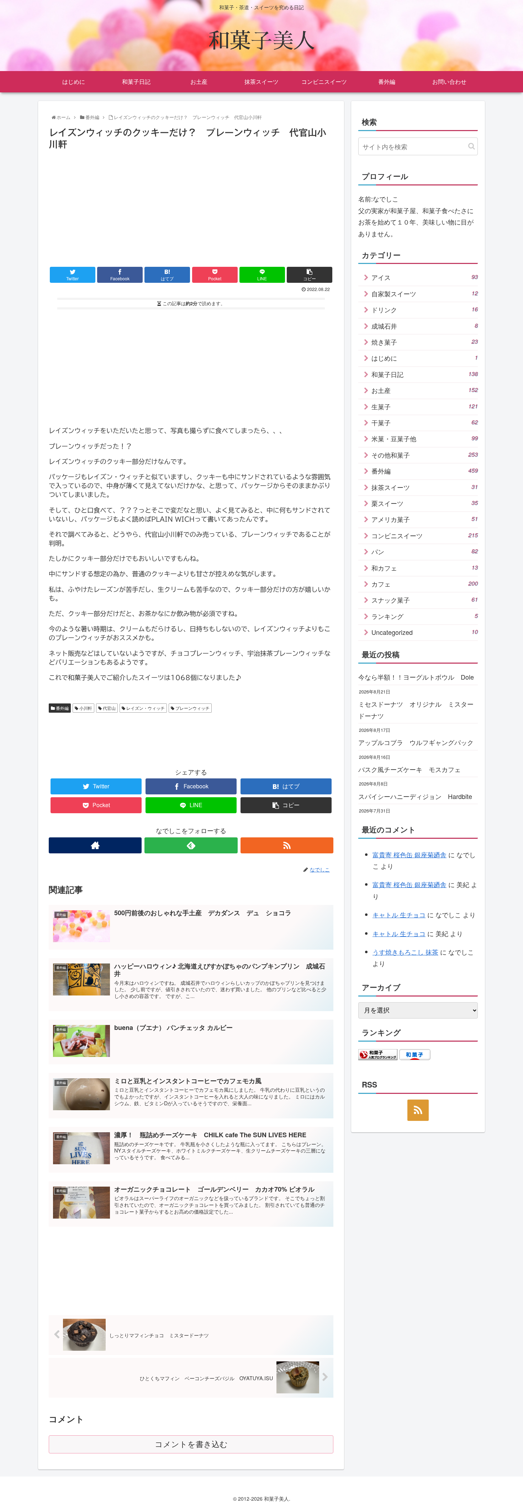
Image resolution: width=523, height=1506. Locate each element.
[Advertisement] (191, 205)
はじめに (424, 357)
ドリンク (424, 309)
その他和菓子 (424, 454)
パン (424, 551)
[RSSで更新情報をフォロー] (287, 845)
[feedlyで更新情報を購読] (190, 845)
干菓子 (424, 422)
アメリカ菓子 (424, 519)
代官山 (109, 708)
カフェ (424, 583)
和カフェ (424, 567)
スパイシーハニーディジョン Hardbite (415, 796)
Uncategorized (424, 632)
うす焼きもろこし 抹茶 (405, 951)
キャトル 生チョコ (399, 914)
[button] (471, 146)
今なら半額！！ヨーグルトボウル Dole (416, 676)
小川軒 (85, 708)
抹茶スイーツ (424, 487)
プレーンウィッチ (192, 708)
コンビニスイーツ (424, 535)
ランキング (424, 616)
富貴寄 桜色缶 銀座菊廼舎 (410, 854)
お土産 (424, 390)
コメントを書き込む (191, 1444)
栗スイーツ (424, 503)
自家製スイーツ (424, 293)
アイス (424, 277)
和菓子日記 (424, 374)
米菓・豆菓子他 (424, 438)
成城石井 (424, 325)
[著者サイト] (95, 845)
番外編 (62, 708)
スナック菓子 (424, 599)
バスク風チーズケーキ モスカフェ (409, 769)
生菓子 (424, 406)
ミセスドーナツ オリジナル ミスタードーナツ (416, 709)
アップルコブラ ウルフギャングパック (416, 742)
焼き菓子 (424, 341)
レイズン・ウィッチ (145, 708)
